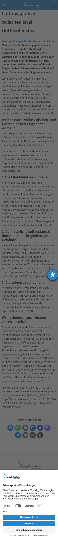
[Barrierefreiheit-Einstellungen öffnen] (52, 275)
